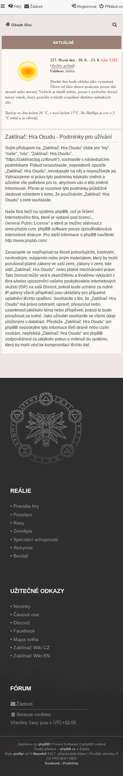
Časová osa (26, 614)
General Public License (27, 223)
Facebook (24, 631)
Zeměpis (22, 531)
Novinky (21, 606)
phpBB (44, 744)
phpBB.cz (68, 749)
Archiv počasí (62, 65)
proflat (19, 754)
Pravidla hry (26, 506)
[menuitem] (15, 6)
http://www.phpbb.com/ (26, 240)
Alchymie (23, 547)
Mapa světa (26, 639)
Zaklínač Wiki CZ (31, 647)
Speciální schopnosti (35, 539)
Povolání (22, 514)
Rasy (18, 523)
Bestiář (20, 556)
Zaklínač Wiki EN (31, 655)
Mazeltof (39, 754)
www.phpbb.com (20, 229)
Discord (21, 622)
